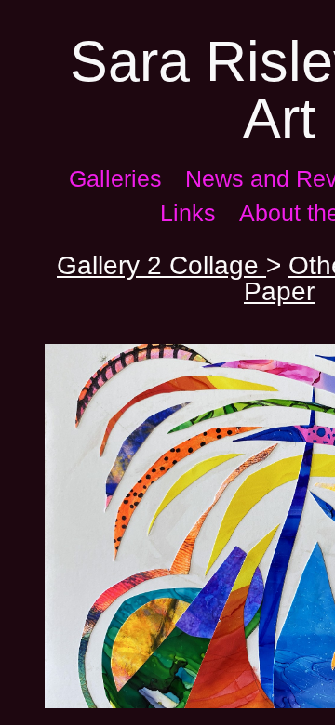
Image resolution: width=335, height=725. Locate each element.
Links (188, 213)
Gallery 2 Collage (161, 265)
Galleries (115, 178)
